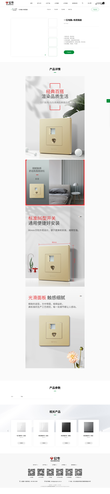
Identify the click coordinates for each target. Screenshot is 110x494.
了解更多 (21, 443)
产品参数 (63, 9)
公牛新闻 (65, 3)
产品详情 (56, 9)
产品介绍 (49, 9)
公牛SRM (59, 485)
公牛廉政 (55, 485)
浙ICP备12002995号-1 (52, 486)
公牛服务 (57, 3)
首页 (31, 3)
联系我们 (50, 485)
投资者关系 (74, 3)
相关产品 (70, 9)
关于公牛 (39, 3)
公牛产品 (48, 3)
